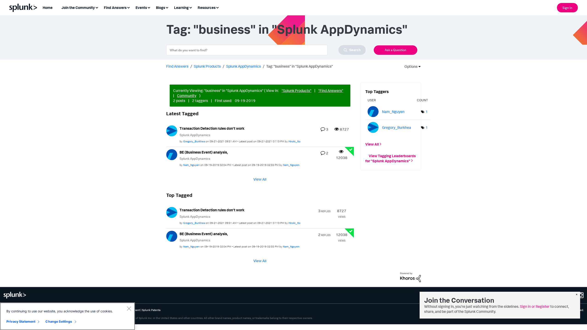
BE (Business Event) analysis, (204, 152)
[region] (67, 316)
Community (186, 95)
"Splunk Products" (296, 90)
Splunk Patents (151, 310)
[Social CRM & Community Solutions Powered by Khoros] (410, 277)
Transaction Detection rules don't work (212, 128)
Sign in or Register (535, 306)
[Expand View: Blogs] (167, 7)
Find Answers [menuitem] (115, 7)
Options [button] (409, 66)
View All (259, 179)
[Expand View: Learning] (190, 7)
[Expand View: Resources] (217, 7)
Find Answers (177, 66)
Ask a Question (395, 50)
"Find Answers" (330, 90)
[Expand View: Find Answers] (128, 7)
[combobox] (266, 50)
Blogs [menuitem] (160, 7)
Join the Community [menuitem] (78, 7)
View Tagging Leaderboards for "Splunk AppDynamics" (390, 158)
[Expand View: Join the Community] (96, 7)
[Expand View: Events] (149, 7)
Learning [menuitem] (181, 7)
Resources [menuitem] (207, 7)
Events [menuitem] (141, 7)
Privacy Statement (20, 321)
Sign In (567, 8)
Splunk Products (207, 66)
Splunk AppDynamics (243, 66)
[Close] (129, 308)
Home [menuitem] (48, 7)
